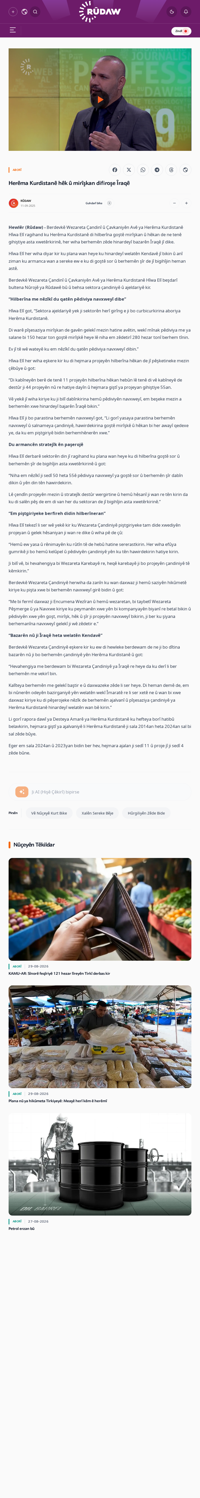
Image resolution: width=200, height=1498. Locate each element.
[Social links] (13, 11)
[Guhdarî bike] (109, 203)
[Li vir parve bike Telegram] (157, 170)
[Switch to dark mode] (171, 11)
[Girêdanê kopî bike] (185, 170)
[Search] (35, 11)
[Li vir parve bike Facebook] (115, 170)
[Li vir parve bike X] (129, 170)
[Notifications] (185, 11)
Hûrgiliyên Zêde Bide (146, 813)
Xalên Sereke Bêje (97, 813)
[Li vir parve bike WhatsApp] (143, 170)
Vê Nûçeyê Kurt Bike (49, 813)
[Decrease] (174, 203)
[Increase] (186, 203)
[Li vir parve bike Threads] (171, 170)
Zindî (179, 31)
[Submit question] (21, 791)
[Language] (24, 12)
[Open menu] (12, 30)
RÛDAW (26, 201)
